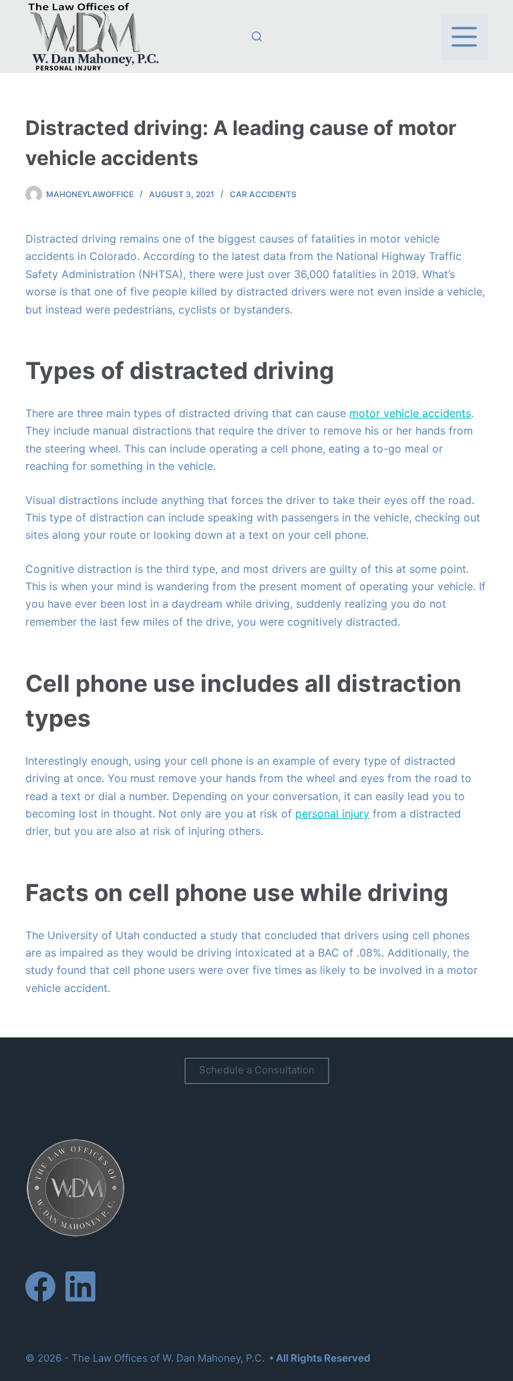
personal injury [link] (332, 813)
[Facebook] (40, 1286)
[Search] (257, 36)
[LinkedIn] (80, 1286)
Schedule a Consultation (257, 1069)
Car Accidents (263, 194)
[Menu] (464, 36)
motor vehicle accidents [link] (410, 413)
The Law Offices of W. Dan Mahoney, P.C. (168, 1358)
